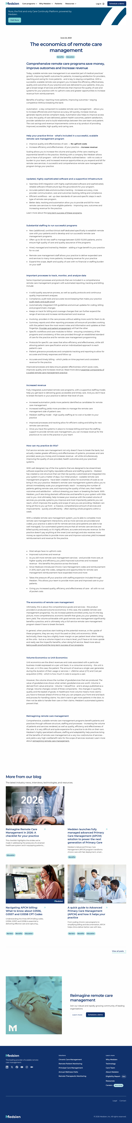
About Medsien (112, 1072)
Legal (115, 1101)
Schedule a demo (95, 1015)
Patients (58, 4)
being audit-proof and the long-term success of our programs (55, 645)
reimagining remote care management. (51, 741)
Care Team (110, 1068)
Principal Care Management (71, 1068)
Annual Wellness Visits (68, 1072)
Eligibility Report (115, 1076)
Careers (114, 1085)
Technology (111, 1064)
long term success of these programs (64, 213)
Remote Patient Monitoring (70, 1064)
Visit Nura (14, 20)
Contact (123, 1101)
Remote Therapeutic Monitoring (72, 1076)
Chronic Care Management (70, 1060)
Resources (110, 1081)
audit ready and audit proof (42, 302)
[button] (29, 3)
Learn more (77, 1015)
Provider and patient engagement (55, 328)
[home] (12, 3)
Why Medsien (111, 1060)
